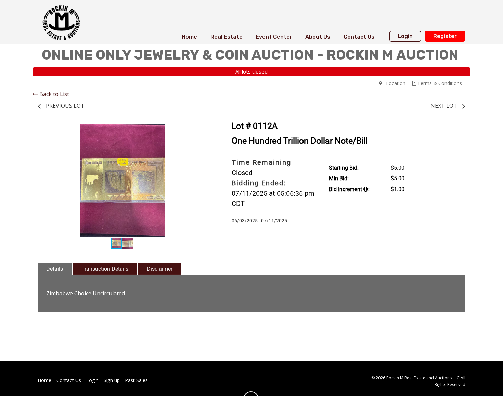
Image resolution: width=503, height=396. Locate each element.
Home (189, 37)
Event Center (274, 37)
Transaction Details (104, 269)
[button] (200, 130)
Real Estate (226, 37)
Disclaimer (159, 269)
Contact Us (359, 37)
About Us (317, 37)
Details (54, 269)
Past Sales (136, 380)
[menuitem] (189, 37)
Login (405, 36)
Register (445, 36)
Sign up (112, 380)
